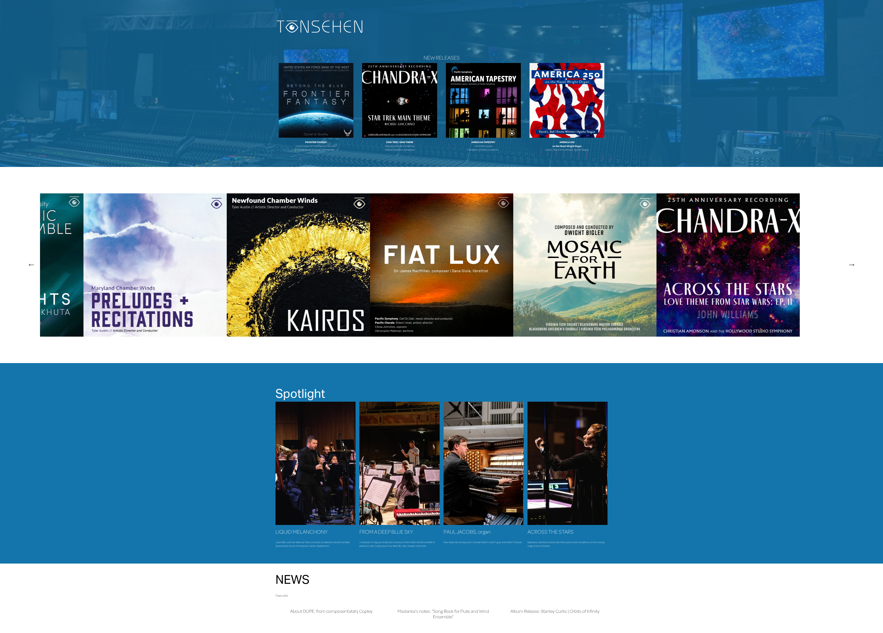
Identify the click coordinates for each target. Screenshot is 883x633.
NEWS (575, 26)
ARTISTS (546, 26)
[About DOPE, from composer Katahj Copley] (331, 603)
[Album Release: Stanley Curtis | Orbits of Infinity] (555, 603)
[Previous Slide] (31, 265)
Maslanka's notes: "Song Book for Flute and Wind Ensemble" (443, 613)
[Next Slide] (851, 265)
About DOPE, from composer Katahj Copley (331, 611)
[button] (600, 595)
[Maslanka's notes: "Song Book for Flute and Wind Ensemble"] (443, 603)
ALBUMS (517, 26)
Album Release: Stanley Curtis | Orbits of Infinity (554, 611)
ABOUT (604, 26)
